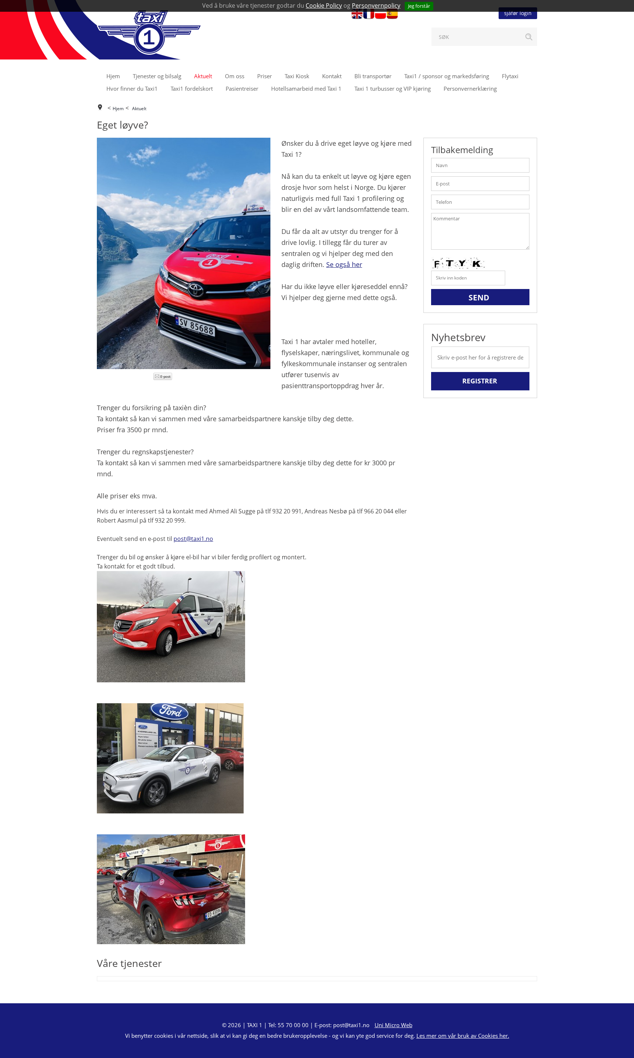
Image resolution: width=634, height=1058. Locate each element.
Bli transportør (372, 76)
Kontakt (332, 76)
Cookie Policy (324, 5)
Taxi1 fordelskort (192, 88)
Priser (264, 76)
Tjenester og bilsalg (157, 76)
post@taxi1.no (193, 539)
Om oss (234, 76)
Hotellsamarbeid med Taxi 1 (306, 88)
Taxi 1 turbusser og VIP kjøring (392, 88)
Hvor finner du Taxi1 (132, 88)
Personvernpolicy (376, 5)
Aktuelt (203, 76)
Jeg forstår (419, 6)
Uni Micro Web (393, 1025)
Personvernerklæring (470, 88)
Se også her (344, 264)
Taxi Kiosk (297, 76)
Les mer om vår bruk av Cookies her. (462, 1035)
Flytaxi (510, 76)
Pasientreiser (242, 88)
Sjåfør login (518, 13)
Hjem (113, 76)
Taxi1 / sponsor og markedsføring (446, 76)
